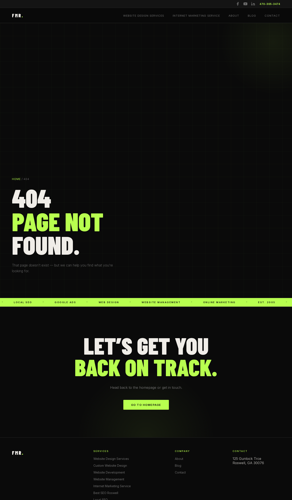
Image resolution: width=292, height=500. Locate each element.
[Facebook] (238, 4)
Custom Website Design (110, 465)
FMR (18, 15)
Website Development (109, 472)
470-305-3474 (270, 4)
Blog (252, 15)
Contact (272, 15)
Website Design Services (143, 15)
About (234, 15)
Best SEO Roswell (105, 493)
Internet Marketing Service (196, 15)
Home (16, 179)
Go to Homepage (146, 404)
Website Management (108, 479)
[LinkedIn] (253, 4)
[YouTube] (245, 4)
